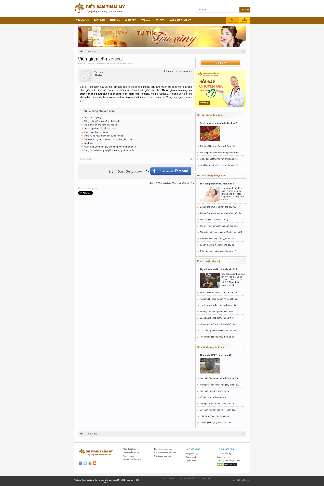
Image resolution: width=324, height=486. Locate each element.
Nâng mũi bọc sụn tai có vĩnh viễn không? (219, 299)
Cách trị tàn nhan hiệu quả (165, 452)
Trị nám (146, 20)
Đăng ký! (221, 62)
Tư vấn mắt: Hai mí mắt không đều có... (217, 245)
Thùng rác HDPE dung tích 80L (216, 355)
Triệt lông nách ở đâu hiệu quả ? (217, 183)
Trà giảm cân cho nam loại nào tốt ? (101, 124)
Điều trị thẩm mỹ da (131, 452)
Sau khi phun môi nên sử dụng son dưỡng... (220, 153)
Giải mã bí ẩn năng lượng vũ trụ (214, 391)
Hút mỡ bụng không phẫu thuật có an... (217, 337)
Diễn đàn (99, 20)
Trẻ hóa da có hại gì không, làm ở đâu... (218, 238)
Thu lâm (122, 63)
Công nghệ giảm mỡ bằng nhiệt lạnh (101, 121)
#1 (191, 159)
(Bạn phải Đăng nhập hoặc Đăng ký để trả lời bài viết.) (172, 183)
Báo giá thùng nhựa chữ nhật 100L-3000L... (220, 378)
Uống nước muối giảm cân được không (103, 135)
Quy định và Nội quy (241, 480)
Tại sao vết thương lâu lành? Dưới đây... (218, 146)
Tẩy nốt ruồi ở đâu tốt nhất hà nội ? (218, 269)
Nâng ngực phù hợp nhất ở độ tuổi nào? (218, 324)
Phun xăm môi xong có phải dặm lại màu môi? (221, 232)
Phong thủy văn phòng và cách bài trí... (217, 404)
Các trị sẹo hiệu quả (162, 456)
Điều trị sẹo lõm (191, 457)
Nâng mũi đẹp (128, 456)
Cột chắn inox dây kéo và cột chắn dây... (218, 410)
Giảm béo (130, 20)
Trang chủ (82, 20)
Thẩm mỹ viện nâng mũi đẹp (228, 460)
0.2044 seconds (173, 478)
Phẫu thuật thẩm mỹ (131, 449)
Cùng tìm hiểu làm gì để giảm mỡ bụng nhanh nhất (109, 150)
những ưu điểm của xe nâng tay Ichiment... (219, 385)
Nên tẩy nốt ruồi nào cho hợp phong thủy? (219, 165)
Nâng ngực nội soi (192, 454)
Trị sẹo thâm (190, 460)
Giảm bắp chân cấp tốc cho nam (100, 128)
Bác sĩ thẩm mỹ (223, 457)
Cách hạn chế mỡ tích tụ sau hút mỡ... (217, 318)
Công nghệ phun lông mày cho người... (218, 207)
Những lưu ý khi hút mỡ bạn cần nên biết (218, 293)
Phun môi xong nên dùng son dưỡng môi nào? (221, 213)
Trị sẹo (160, 20)
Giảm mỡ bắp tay (92, 117)
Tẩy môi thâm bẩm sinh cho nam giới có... (219, 226)
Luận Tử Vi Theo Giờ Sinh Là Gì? (215, 416)
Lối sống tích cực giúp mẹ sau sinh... (216, 422)
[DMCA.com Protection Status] (231, 465)
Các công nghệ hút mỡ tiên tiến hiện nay (218, 330)
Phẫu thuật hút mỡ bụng (96, 132)
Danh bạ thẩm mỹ (224, 454)
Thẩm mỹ (115, 20)
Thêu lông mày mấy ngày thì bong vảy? (218, 251)
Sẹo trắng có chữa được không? (215, 219)
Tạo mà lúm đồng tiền (132, 459)
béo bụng (88, 143)
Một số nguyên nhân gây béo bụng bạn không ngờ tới (110, 146)
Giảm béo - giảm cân (100, 63)
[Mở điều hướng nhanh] (243, 52)
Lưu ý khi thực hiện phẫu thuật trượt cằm (218, 305)
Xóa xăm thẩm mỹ (180, 20)
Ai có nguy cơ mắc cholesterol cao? (219, 123)
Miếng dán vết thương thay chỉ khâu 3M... (219, 159)
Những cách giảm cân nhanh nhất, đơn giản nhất (108, 139)
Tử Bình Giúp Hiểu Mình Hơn (213, 397)
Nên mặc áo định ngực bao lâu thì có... (217, 311)
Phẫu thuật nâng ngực (163, 449)
